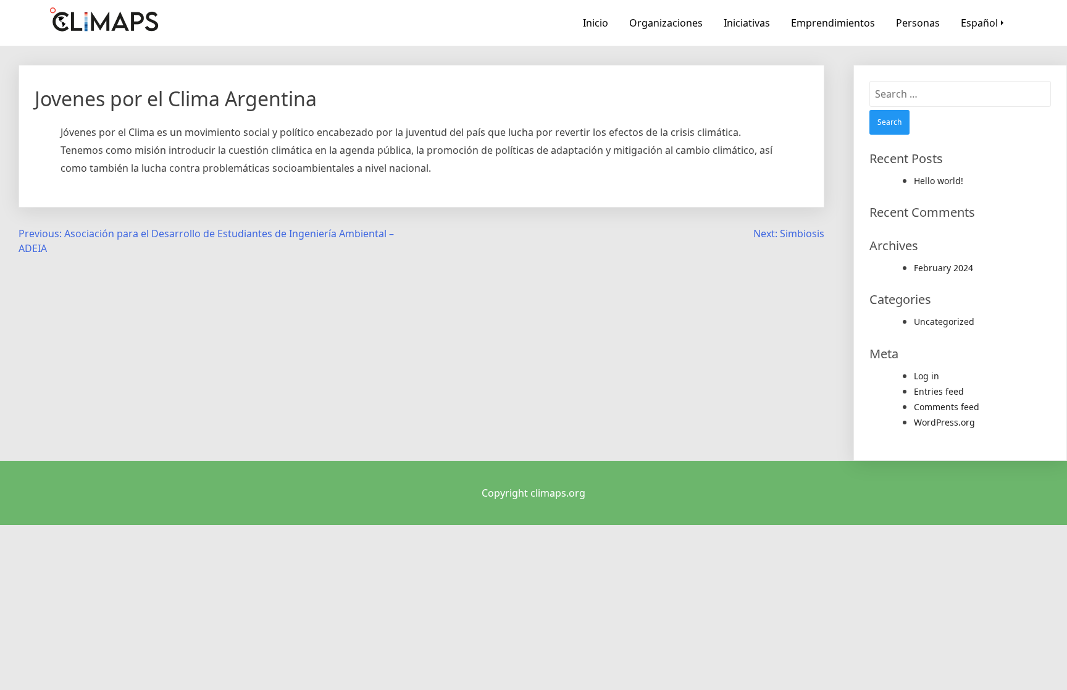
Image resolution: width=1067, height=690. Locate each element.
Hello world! (938, 181)
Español (979, 23)
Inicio (595, 23)
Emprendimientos (833, 23)
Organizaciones (666, 23)
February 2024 (943, 268)
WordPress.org (944, 422)
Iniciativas (747, 23)
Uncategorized (944, 321)
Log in (926, 376)
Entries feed (939, 391)
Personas (918, 23)
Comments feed (946, 407)
